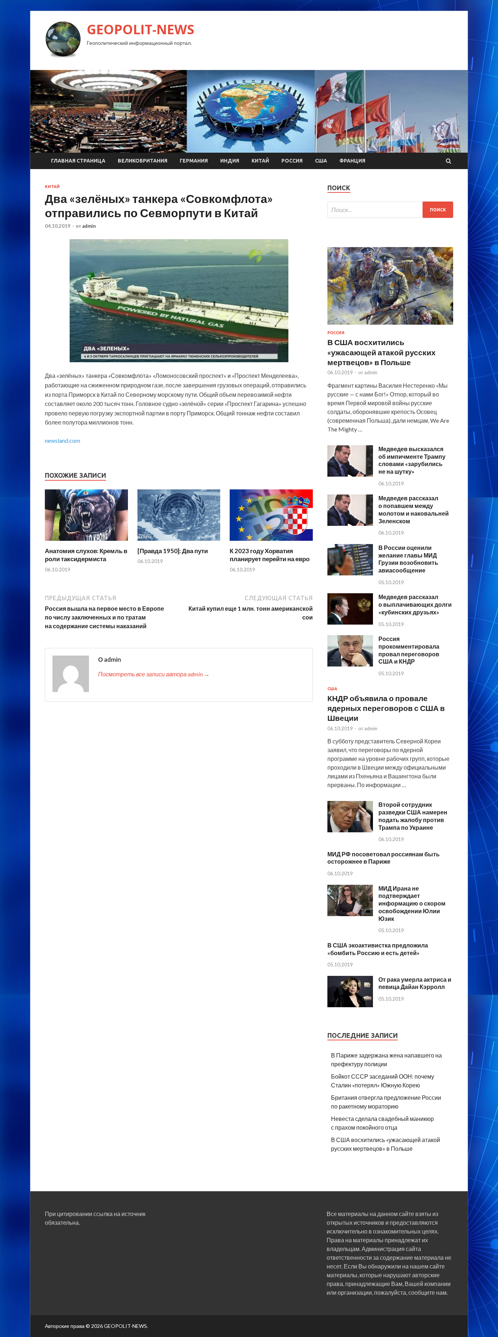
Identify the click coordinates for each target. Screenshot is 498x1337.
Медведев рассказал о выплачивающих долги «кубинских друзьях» (415, 604)
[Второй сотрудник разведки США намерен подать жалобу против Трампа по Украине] (350, 829)
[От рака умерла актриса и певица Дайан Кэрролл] (350, 1004)
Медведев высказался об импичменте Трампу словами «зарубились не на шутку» (412, 460)
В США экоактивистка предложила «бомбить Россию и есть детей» (377, 949)
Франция (352, 161)
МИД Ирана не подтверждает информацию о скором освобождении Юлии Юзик (412, 903)
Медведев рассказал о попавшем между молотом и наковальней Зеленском (413, 509)
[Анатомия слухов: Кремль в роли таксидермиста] (86, 542)
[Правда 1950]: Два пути (172, 551)
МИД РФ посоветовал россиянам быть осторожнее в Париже (383, 858)
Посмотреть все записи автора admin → (154, 674)
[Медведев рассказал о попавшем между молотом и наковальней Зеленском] (350, 523)
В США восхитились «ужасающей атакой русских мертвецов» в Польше (381, 352)
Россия (292, 161)
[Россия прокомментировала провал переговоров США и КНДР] (350, 664)
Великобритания (142, 161)
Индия (229, 161)
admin (89, 226)
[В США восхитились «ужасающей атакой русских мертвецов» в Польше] (390, 325)
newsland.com (62, 440)
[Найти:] (390, 210)
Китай (260, 161)
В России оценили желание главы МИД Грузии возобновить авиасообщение (408, 559)
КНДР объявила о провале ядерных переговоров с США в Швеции (386, 708)
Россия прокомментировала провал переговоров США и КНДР (408, 650)
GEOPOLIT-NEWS (140, 29)
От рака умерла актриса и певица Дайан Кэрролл (414, 983)
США (321, 161)
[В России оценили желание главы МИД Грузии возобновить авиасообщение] (350, 573)
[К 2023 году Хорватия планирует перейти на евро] (271, 542)
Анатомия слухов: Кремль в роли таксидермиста (86, 555)
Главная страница (78, 161)
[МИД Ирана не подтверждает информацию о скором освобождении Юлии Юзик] (350, 913)
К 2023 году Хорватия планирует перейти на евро (270, 555)
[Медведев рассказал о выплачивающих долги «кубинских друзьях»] (350, 622)
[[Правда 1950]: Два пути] (179, 542)
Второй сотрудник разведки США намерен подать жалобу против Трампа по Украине (412, 815)
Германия (194, 161)
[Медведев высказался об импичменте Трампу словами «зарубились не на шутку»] (350, 474)
